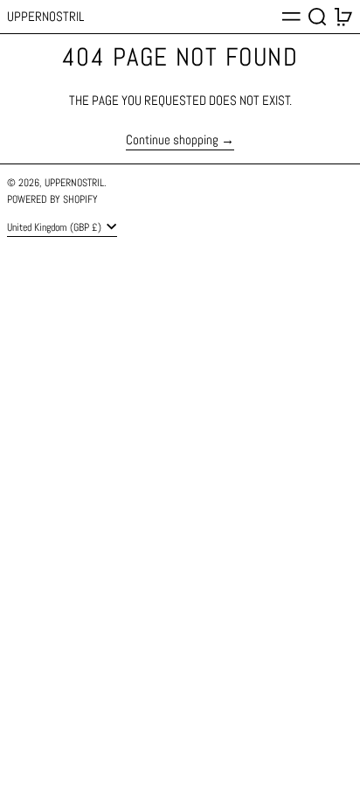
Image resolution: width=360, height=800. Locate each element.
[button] (318, 16)
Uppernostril (45, 16)
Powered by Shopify (52, 199)
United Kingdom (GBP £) (55, 227)
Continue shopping (172, 140)
